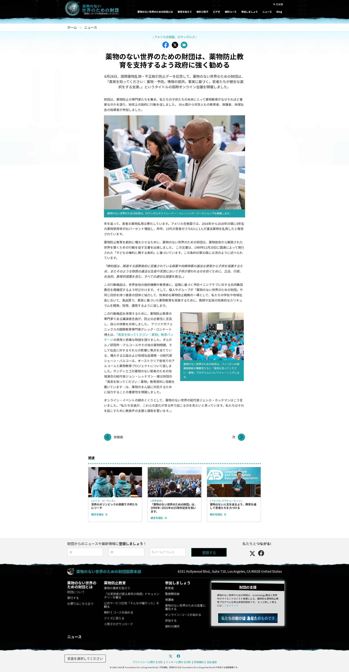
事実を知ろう (185, 11)
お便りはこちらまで (80, 603)
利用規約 (199, 662)
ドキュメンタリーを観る (131, 595)
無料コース (230, 11)
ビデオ (216, 11)
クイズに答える (114, 618)
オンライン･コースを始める (183, 614)
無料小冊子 (202, 11)
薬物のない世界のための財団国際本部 (108, 571)
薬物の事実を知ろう (117, 588)
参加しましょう (249, 11)
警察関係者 (172, 594)
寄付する (73, 598)
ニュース (267, 11)
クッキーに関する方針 (178, 662)
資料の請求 (172, 626)
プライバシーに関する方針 (147, 662)
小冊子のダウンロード (118, 624)
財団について (76, 592)
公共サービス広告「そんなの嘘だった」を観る (131, 605)
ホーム (72, 27)
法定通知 (211, 662)
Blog (279, 11)
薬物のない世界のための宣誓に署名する (185, 607)
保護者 (169, 599)
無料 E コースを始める (118, 612)
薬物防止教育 (115, 582)
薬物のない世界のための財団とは (155, 11)
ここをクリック (230, 605)
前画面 (118, 437)
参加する (171, 620)
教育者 (169, 588)
